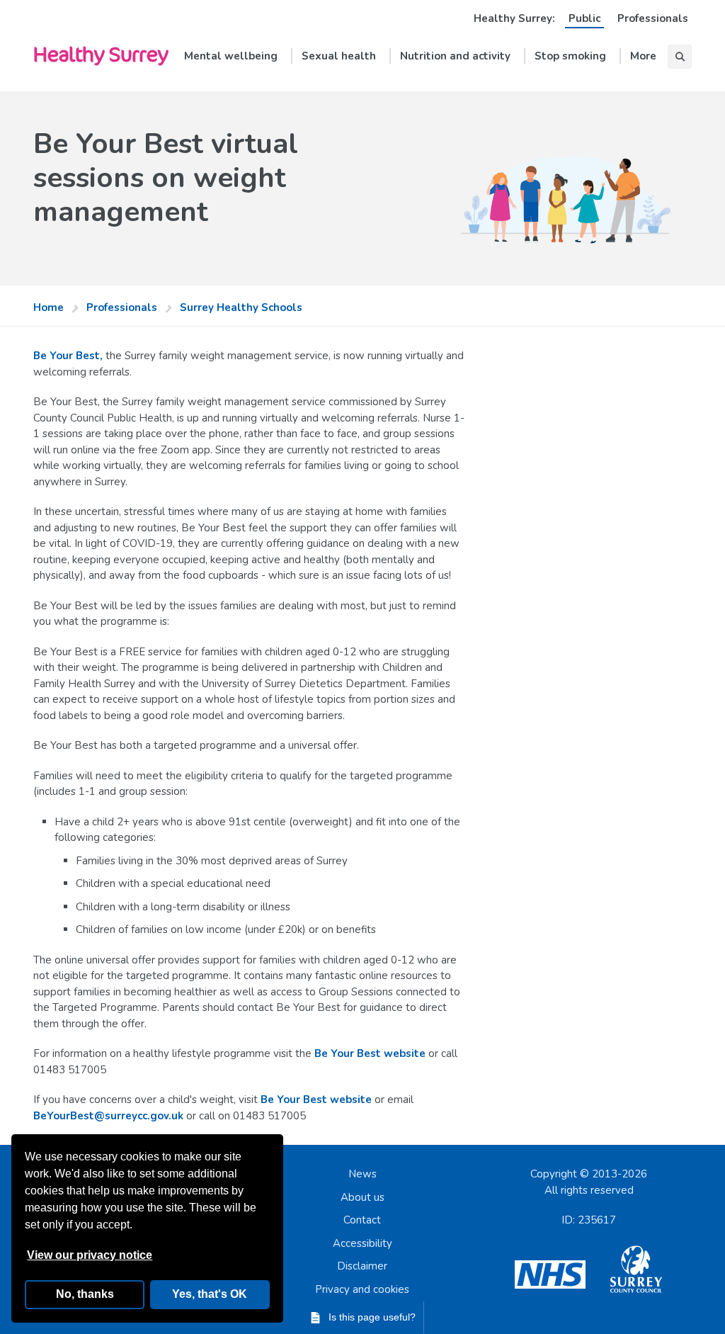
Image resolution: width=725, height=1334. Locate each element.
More (643, 56)
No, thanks (85, 1294)
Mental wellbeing (231, 56)
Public (584, 18)
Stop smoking (570, 56)
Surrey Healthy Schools (241, 307)
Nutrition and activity (455, 56)
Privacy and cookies (362, 1289)
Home (48, 307)
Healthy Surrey (100, 53)
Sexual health (339, 56)
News (362, 1174)
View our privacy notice (89, 1255)
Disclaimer (362, 1266)
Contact (362, 1220)
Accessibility (362, 1243)
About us (362, 1197)
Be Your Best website (370, 1053)
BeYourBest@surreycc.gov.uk (108, 1116)
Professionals (652, 18)
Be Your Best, (68, 356)
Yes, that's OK (209, 1294)
